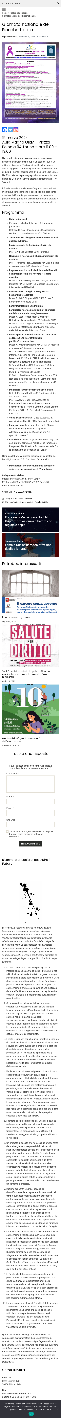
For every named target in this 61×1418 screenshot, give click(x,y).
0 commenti (42, 36)
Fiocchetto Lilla (41, 502)
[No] (57, 1409)
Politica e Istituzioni (23, 499)
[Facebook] (4, 129)
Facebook (7, 3)
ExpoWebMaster (9, 36)
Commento (12, 773)
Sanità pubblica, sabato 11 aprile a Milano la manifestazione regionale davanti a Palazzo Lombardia (26, 674)
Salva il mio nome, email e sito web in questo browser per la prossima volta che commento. (31, 834)
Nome (10, 796)
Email (18, 3)
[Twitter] (10, 129)
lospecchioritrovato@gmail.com (36, 469)
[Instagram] (15, 129)
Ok (31, 1414)
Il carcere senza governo (16, 617)
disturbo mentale (26, 502)
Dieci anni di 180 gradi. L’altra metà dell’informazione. (21, 740)
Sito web (10, 820)
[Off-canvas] (4, 10)
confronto (14, 502)
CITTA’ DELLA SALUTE (20, 491)
